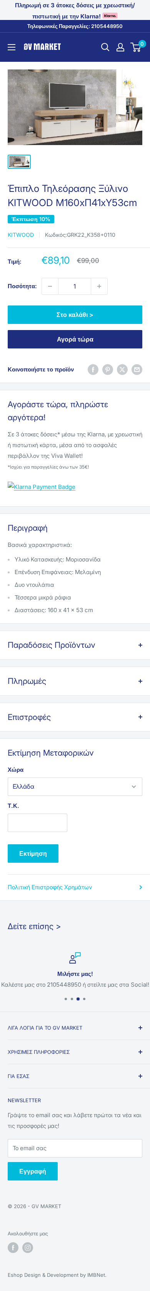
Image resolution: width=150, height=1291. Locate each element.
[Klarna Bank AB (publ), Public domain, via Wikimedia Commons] (41, 481)
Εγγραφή (32, 1171)
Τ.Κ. (13, 805)
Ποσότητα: (22, 286)
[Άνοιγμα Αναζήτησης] (105, 47)
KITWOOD (21, 234)
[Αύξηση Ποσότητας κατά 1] (99, 286)
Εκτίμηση (33, 853)
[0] (136, 47)
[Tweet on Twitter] (122, 369)
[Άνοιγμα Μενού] (11, 47)
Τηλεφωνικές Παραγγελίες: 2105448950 (75, 26)
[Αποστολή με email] (137, 369)
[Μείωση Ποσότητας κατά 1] (50, 286)
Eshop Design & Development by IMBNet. (57, 1275)
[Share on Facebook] (93, 369)
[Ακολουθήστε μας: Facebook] (13, 1247)
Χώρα (15, 769)
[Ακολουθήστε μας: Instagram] (27, 1247)
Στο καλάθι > (75, 315)
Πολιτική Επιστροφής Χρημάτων (50, 887)
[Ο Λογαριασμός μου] (120, 47)
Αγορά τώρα (75, 339)
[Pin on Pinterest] (107, 369)
